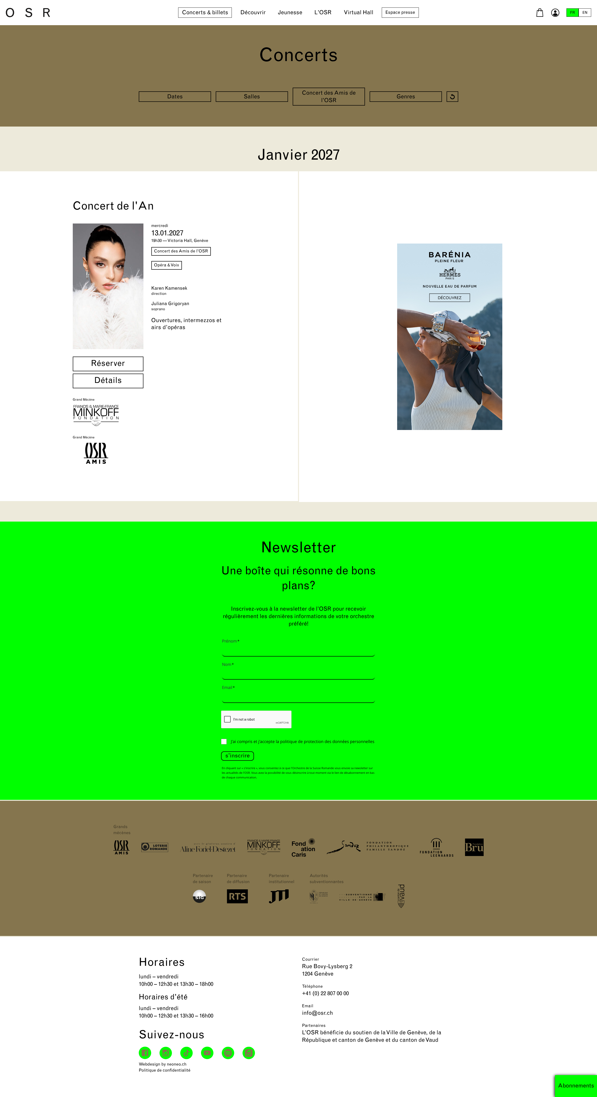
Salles (252, 97)
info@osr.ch (317, 1013)
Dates (175, 97)
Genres (405, 97)
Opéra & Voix (166, 265)
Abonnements (576, 1086)
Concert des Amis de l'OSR (329, 96)
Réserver (108, 364)
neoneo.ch (177, 1065)
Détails (108, 381)
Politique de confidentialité (165, 1071)
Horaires (162, 963)
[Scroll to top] (585, 1085)
